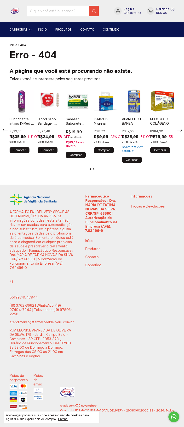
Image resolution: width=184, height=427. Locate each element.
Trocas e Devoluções (148, 206)
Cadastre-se (132, 13)
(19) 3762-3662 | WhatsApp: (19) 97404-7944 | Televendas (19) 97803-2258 (41, 309)
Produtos (63, 30)
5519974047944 (24, 297)
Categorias (19, 30)
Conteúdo (111, 30)
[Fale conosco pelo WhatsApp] (173, 416)
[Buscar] (94, 11)
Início (42, 30)
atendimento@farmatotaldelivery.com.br (42, 322)
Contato (87, 30)
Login (128, 9)
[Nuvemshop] (78, 407)
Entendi (63, 419)
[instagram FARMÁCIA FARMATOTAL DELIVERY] (11, 281)
